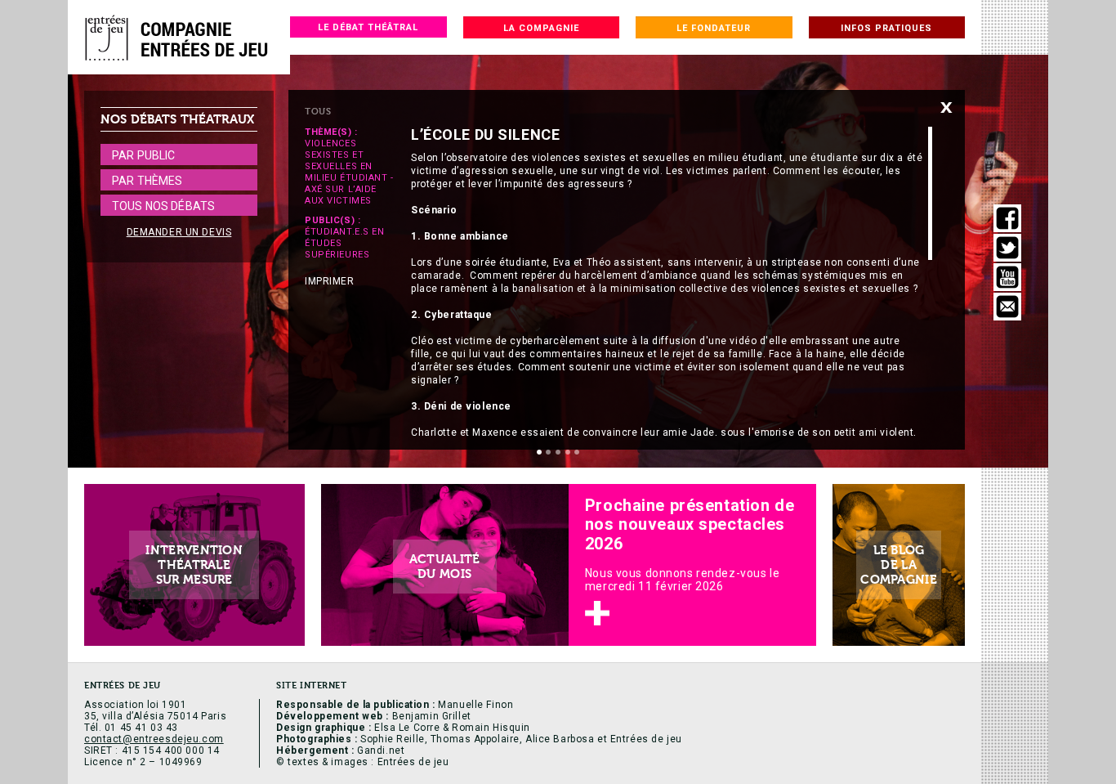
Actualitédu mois (444, 566)
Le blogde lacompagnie (898, 565)
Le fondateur (713, 28)
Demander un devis (179, 232)
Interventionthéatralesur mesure (194, 565)
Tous (318, 111)
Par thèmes (147, 180)
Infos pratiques (886, 28)
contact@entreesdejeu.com (154, 739)
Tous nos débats (163, 206)
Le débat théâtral (368, 27)
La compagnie (541, 28)
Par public (143, 155)
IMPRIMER (330, 281)
